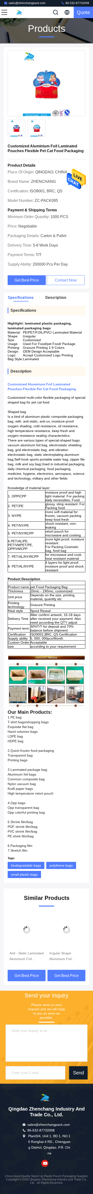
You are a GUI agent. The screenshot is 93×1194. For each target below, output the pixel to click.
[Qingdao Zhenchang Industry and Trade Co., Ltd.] (20, 12)
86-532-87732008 (77, 3)
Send (78, 1072)
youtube (44, 1163)
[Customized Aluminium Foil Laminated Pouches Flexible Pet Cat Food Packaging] (46, 83)
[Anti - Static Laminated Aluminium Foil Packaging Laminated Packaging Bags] (27, 929)
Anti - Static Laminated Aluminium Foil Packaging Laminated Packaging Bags (27, 956)
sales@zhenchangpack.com (27, 3)
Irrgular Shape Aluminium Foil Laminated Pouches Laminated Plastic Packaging (64, 956)
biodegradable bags (26, 865)
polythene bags (61, 865)
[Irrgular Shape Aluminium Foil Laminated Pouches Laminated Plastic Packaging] (66, 929)
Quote (83, 12)
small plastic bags (24, 874)
